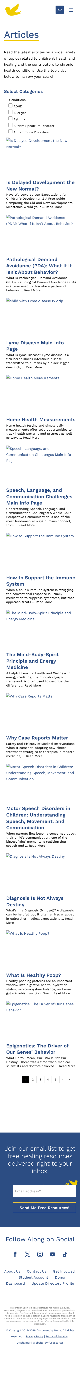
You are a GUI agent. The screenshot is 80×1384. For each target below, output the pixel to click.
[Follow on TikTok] (65, 1254)
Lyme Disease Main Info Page (35, 346)
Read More (54, 207)
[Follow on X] (27, 1254)
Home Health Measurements (41, 419)
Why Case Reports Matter (37, 738)
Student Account (33, 1277)
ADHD (18, 106)
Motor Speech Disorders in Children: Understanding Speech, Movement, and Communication (38, 818)
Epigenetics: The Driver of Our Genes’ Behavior (37, 1049)
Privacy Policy (34, 1336)
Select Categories (23, 91)
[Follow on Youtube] (52, 1254)
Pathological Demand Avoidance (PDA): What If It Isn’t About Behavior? (39, 266)
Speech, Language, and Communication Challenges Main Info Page (39, 496)
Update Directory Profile (53, 1283)
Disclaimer (23, 1342)
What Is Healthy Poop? (33, 975)
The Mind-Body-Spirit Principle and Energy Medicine (32, 661)
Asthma (19, 119)
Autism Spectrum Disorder (34, 126)
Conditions (17, 100)
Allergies (20, 113)
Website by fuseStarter (48, 1342)
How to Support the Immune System (40, 581)
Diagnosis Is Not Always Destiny (35, 901)
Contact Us (36, 1271)
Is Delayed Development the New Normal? (40, 186)
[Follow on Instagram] (40, 1254)
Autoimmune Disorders (31, 132)
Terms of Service (57, 1336)
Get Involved (64, 1271)
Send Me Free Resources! (44, 1207)
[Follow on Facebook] (15, 1254)
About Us (12, 1271)
